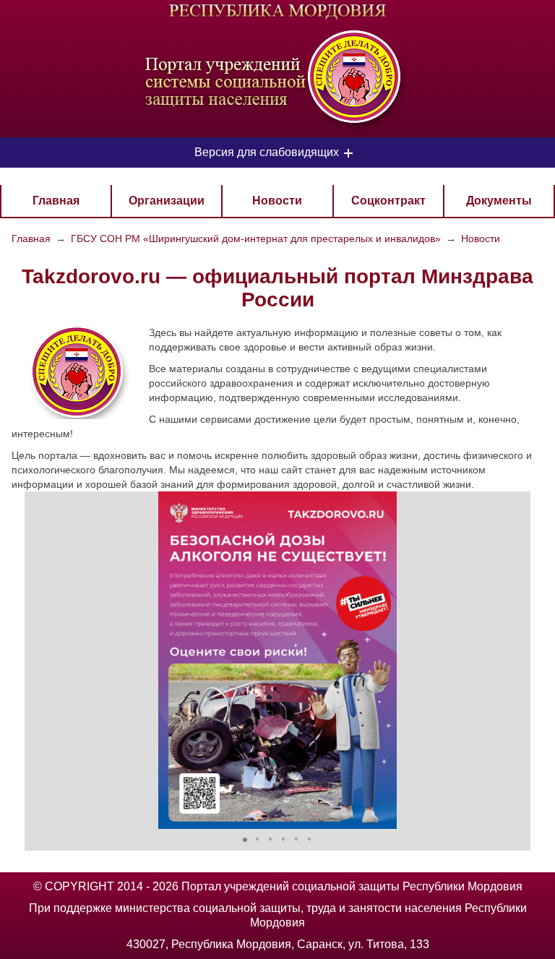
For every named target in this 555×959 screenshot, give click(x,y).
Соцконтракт (388, 200)
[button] (37, 659)
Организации (167, 200)
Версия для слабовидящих (266, 152)
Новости (277, 200)
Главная (56, 200)
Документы (499, 200)
